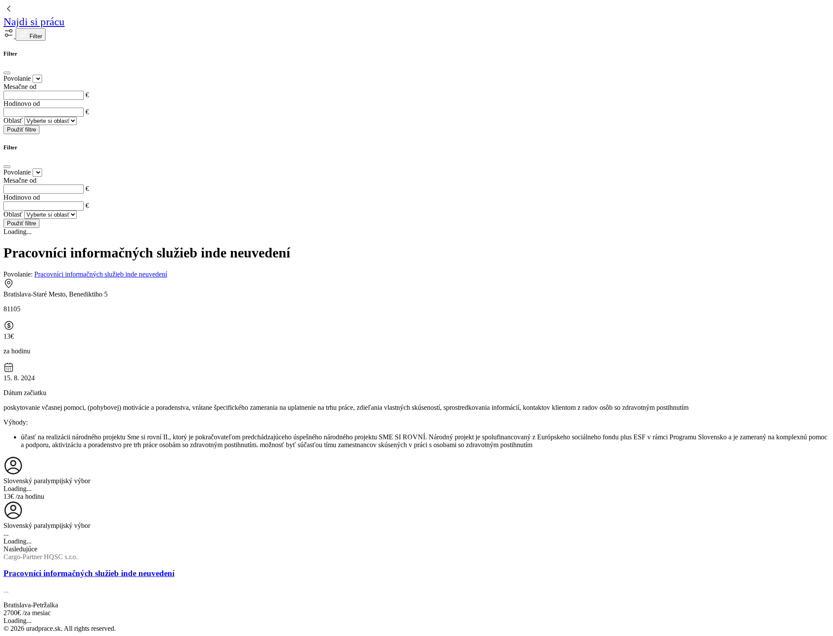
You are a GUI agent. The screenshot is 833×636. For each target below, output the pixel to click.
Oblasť (13, 120)
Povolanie (17, 78)
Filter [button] (35, 36)
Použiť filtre (21, 129)
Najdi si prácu (34, 21)
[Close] (6, 73)
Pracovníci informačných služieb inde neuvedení (100, 274)
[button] (9, 36)
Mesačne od (19, 86)
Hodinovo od (21, 103)
